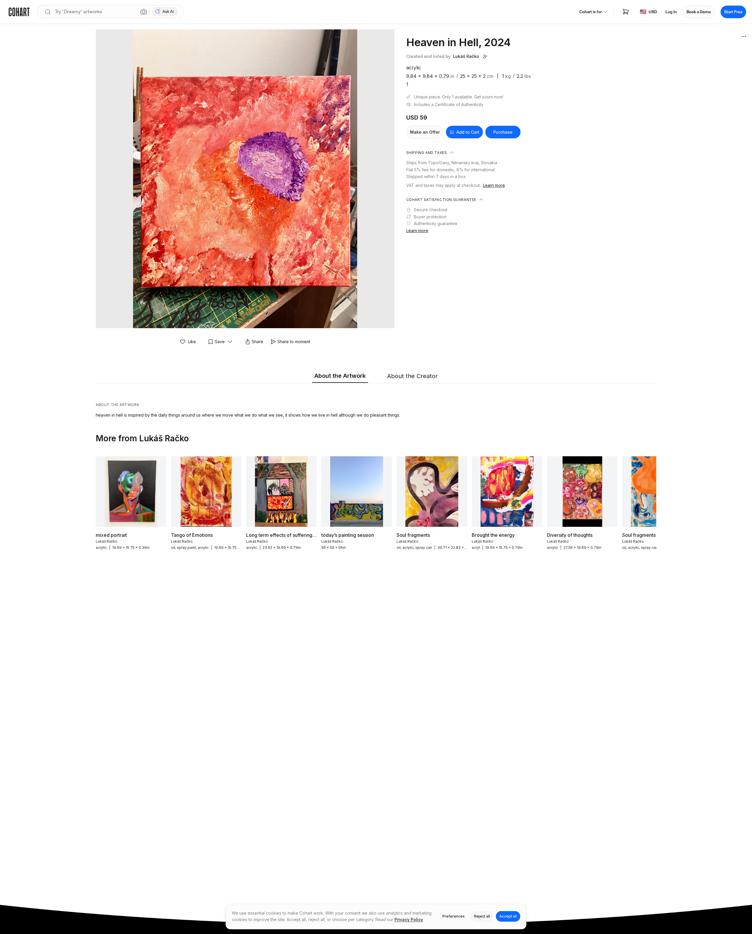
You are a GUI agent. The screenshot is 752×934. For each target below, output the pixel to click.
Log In (671, 12)
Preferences (453, 916)
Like (192, 341)
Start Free (733, 12)
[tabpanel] (376, 402)
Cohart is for (590, 12)
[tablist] (376, 376)
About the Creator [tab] (412, 376)
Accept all (508, 916)
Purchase (503, 132)
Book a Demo (698, 12)
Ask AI (168, 11)
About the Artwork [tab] (340, 375)
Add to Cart (467, 132)
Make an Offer (425, 132)
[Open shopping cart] (626, 12)
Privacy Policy (409, 919)
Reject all (482, 916)
